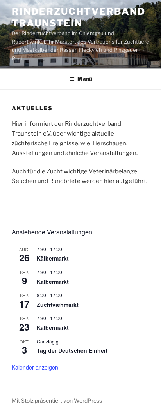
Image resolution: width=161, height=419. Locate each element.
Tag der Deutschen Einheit (72, 350)
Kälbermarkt (53, 258)
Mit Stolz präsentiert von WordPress (57, 400)
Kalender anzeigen (35, 367)
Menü (84, 79)
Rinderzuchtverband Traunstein (78, 17)
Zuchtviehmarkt (58, 304)
